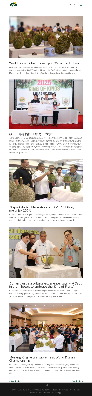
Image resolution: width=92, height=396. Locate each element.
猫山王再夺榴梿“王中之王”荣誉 (30, 134)
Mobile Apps (57, 392)
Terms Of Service (60, 390)
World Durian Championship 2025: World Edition (44, 63)
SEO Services (44, 392)
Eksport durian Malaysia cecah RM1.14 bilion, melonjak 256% (41, 208)
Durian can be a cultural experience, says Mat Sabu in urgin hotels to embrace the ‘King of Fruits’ (45, 285)
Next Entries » (77, 381)
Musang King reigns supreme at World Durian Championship (42, 359)
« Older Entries (14, 381)
